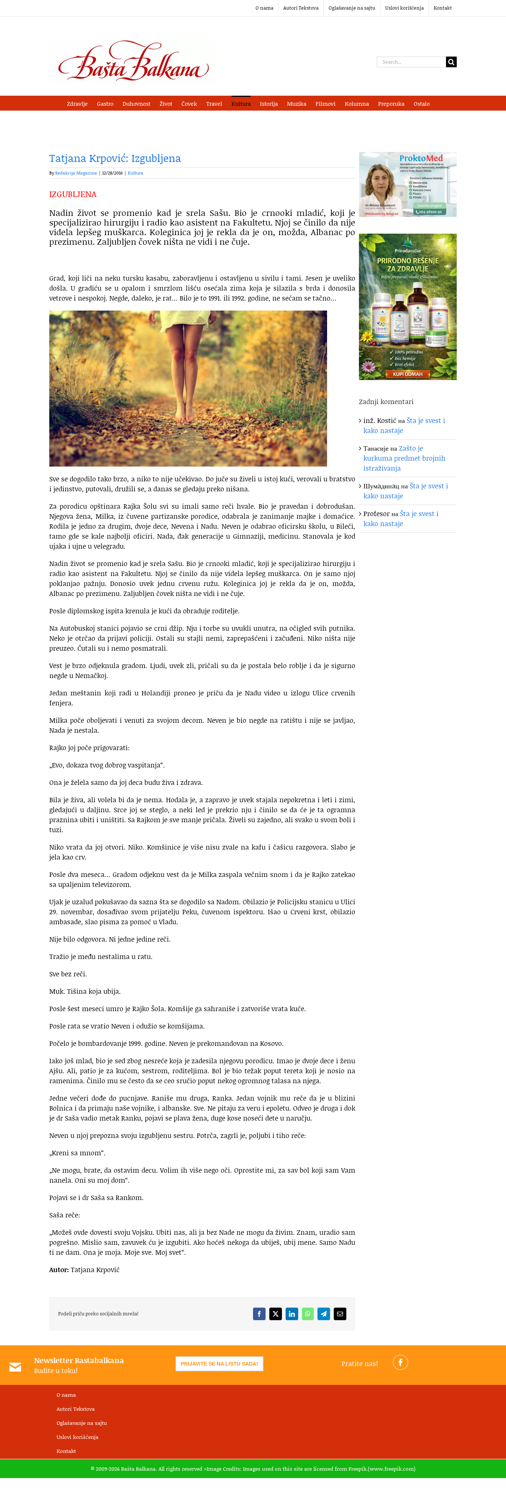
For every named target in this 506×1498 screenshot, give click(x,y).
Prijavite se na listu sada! (219, 1364)
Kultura (135, 173)
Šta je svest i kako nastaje (401, 518)
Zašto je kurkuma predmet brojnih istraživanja (404, 458)
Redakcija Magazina (76, 173)
